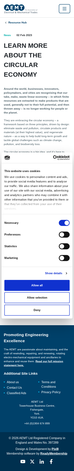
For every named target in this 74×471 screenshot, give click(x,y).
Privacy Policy (51, 392)
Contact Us (14, 387)
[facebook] (51, 461)
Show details (53, 273)
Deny (37, 310)
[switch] (64, 235)
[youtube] (23, 461)
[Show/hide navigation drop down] (64, 8)
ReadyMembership (53, 453)
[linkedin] (42, 461)
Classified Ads (16, 393)
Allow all (37, 285)
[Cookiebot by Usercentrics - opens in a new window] (53, 157)
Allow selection (37, 297)
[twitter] (32, 461)
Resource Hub (17, 22)
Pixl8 (55, 449)
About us (13, 382)
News (7, 35)
